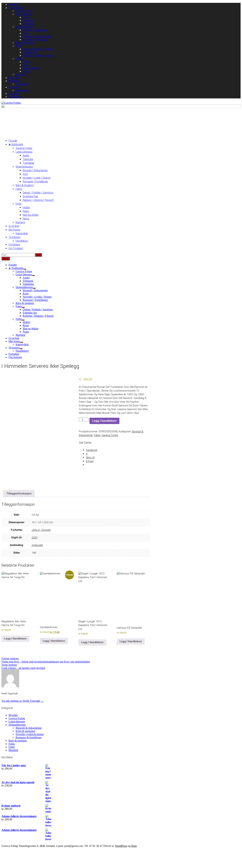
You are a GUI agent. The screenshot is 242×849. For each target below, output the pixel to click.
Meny (6, 258)
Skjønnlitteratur (24, 26)
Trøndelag (28, 23)
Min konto (14, 80)
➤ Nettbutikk (16, 7)
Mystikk (13, 715)
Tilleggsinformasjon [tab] (19, 493)
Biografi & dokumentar (29, 727)
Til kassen (14, 87)
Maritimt (20, 74)
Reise (26, 64)
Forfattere (14, 93)
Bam (134, 845)
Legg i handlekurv (104, 420)
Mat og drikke (30, 68)
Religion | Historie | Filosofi (38, 55)
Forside (13, 4)
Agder (26, 17)
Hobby (26, 61)
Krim (26, 33)
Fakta (19, 45)
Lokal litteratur (24, 14)
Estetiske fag (30, 52)
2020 (34, 537)
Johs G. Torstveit (41, 530)
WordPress (121, 845)
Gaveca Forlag (24, 10)
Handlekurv (22, 90)
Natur (26, 71)
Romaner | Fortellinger (35, 39)
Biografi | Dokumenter (35, 29)
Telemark (28, 20)
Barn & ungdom (25, 42)
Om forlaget (15, 96)
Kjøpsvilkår (22, 84)
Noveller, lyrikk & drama (30, 734)
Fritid (19, 58)
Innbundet (37, 545)
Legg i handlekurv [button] (15, 639)
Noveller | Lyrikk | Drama (37, 36)
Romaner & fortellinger (29, 737)
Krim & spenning (25, 731)
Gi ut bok (14, 77)
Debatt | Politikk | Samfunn (38, 49)
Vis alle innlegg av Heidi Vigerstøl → (22, 700)
